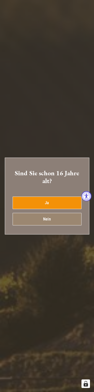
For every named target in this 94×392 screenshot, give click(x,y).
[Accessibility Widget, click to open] (86, 196)
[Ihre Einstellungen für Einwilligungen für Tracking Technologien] (85, 383)
